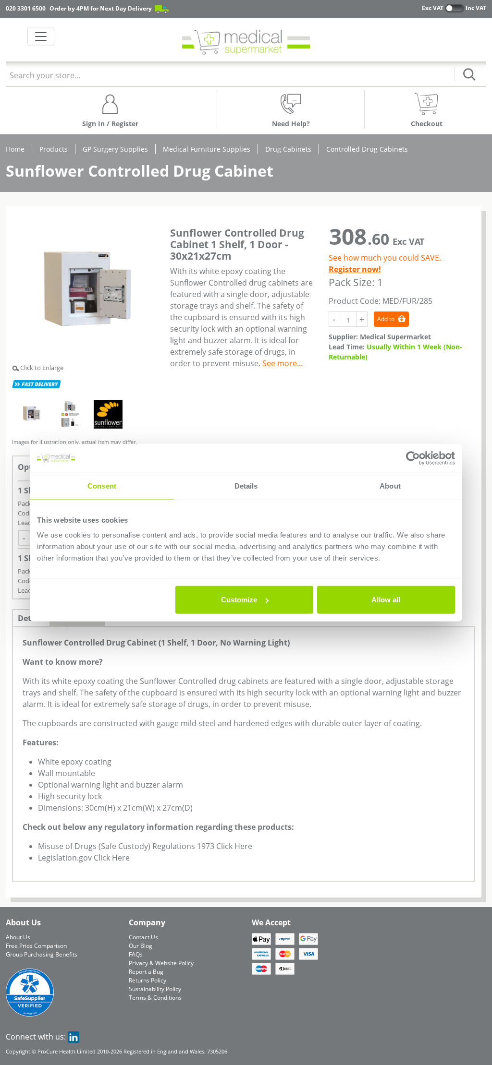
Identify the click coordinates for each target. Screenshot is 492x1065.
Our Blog (140, 946)
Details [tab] (246, 485)
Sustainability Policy (155, 989)
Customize (239, 600)
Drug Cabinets (288, 149)
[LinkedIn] (73, 1036)
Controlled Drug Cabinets (367, 149)
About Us (18, 937)
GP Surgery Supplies (115, 149)
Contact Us (143, 937)
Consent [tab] (101, 485)
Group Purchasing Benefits (41, 954)
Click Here (234, 846)
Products (53, 149)
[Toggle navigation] (40, 36)
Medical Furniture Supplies (206, 149)
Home (15, 149)
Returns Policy (147, 980)
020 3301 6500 (26, 8)
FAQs (136, 954)
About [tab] (390, 485)
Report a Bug (146, 972)
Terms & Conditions (155, 997)
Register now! (355, 269)
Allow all (385, 600)
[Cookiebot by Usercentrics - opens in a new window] (413, 458)
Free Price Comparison (36, 946)
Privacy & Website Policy (161, 963)
